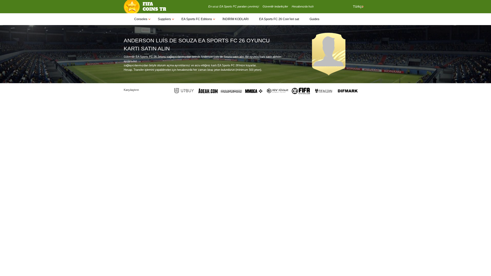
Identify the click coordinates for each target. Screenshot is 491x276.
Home (127, 19)
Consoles (140, 19)
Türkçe (357, 6)
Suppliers (164, 19)
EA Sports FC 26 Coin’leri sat (279, 19)
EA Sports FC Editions (196, 19)
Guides (314, 19)
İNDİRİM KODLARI (235, 19)
